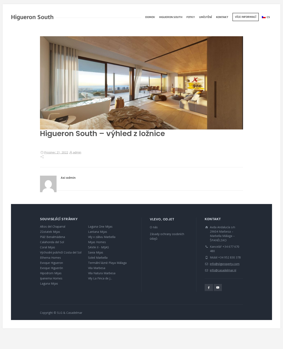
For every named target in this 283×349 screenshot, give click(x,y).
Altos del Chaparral (52, 226)
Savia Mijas (95, 252)
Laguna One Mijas (100, 226)
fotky (190, 17)
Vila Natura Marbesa (101, 273)
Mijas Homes (97, 242)
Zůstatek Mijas (50, 232)
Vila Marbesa (96, 268)
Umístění (205, 17)
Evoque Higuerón (51, 268)
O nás (154, 227)
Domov (150, 17)
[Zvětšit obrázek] (141, 82)
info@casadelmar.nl (223, 270)
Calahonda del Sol (52, 242)
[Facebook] (209, 287)
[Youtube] (218, 287)
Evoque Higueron (51, 263)
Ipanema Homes (51, 278)
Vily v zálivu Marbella (101, 237)
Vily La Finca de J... (100, 278)
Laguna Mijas (49, 283)
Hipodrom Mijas (51, 273)
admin (77, 152)
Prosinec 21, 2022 (56, 152)
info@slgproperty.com (224, 264)
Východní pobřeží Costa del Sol (60, 252)
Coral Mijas (47, 247)
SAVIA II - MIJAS (98, 247)
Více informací (245, 17)
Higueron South (170, 17)
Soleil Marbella (98, 258)
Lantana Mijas (97, 232)
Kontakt (222, 17)
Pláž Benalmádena (52, 237)
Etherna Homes (50, 258)
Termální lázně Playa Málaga (107, 263)
